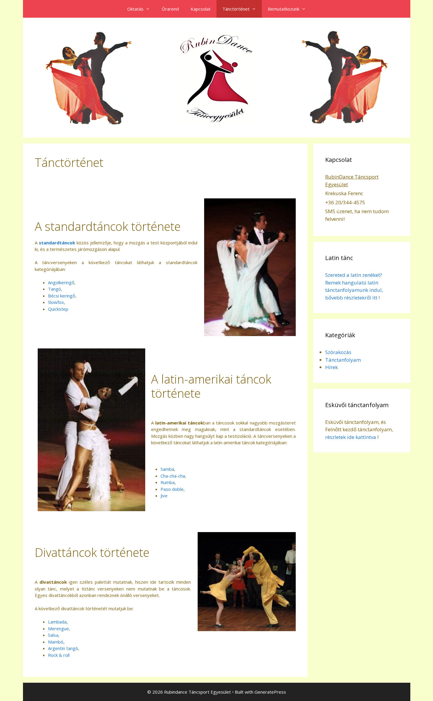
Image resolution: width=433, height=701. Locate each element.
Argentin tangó (63, 648)
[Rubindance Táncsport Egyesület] (217, 77)
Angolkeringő (61, 282)
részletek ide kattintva (350, 437)
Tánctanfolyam (343, 359)
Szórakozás (338, 352)
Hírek (331, 367)
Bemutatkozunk (283, 9)
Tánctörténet (235, 9)
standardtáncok (57, 243)
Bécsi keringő (61, 296)
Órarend (170, 9)
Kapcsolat (201, 9)
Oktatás (135, 9)
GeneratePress (270, 692)
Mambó (55, 642)
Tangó (54, 289)
